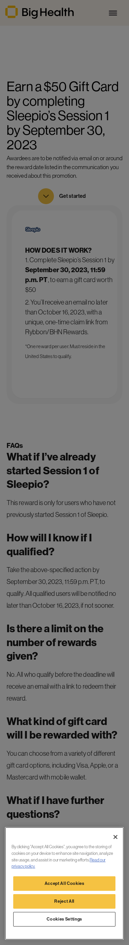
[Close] (115, 837)
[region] (64, 883)
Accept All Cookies (64, 883)
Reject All (64, 901)
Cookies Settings (64, 919)
